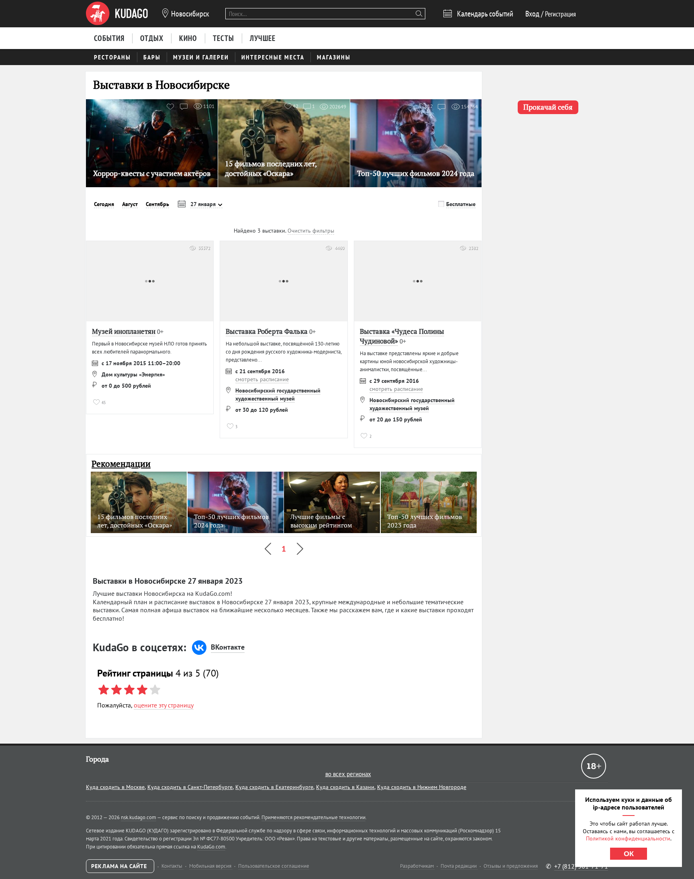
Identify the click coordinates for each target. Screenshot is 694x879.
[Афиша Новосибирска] (117, 13)
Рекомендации (121, 463)
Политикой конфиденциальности (628, 838)
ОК (629, 854)
